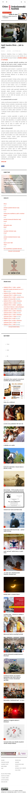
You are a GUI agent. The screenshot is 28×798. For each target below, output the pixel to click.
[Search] (25, 2)
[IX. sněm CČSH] (14, 267)
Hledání (2, 760)
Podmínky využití (4, 764)
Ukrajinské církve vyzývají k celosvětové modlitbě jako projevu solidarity (14, 380)
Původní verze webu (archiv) (19, 765)
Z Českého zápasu (5, 777)
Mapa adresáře (4, 781)
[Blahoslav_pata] (14, 753)
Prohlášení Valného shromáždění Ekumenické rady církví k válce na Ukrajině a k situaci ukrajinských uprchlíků (12, 678)
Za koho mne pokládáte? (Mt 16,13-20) (13, 423)
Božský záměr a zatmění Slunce (12, 594)
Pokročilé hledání (5, 762)
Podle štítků (17, 770)
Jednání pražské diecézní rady (11, 207)
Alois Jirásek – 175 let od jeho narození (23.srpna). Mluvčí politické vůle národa (14, 490)
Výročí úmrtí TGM (8, 242)
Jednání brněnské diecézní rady (12, 237)
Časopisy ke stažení (5, 775)
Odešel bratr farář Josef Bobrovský (13, 509)
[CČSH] (14, 7)
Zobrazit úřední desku (14, 327)
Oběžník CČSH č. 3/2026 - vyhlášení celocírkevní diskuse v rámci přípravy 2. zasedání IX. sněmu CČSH (14, 306)
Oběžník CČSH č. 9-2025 (10, 318)
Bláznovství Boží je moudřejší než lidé (13, 634)
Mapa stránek (4, 766)
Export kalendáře (5, 779)
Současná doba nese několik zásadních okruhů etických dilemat (14, 742)
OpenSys (24, 792)
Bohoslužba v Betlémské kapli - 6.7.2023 (14, 700)
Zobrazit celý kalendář (14, 251)
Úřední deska (18, 760)
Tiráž (2, 768)
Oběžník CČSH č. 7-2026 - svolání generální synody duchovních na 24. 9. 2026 (13, 289)
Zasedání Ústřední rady (10, 231)
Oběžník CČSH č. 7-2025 (10, 324)
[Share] (21, 2)
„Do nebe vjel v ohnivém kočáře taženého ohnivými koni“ (12, 573)
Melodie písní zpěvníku (6, 773)
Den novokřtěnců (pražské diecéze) (13, 248)
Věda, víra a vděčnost (9, 402)
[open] (3, 2)
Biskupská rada (8, 225)
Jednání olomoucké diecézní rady (12, 219)
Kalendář (17, 762)
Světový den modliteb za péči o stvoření (14, 213)
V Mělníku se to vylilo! (9, 445)
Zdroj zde (3, 161)
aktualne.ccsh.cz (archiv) (20, 768)
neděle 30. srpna (13, 14)
